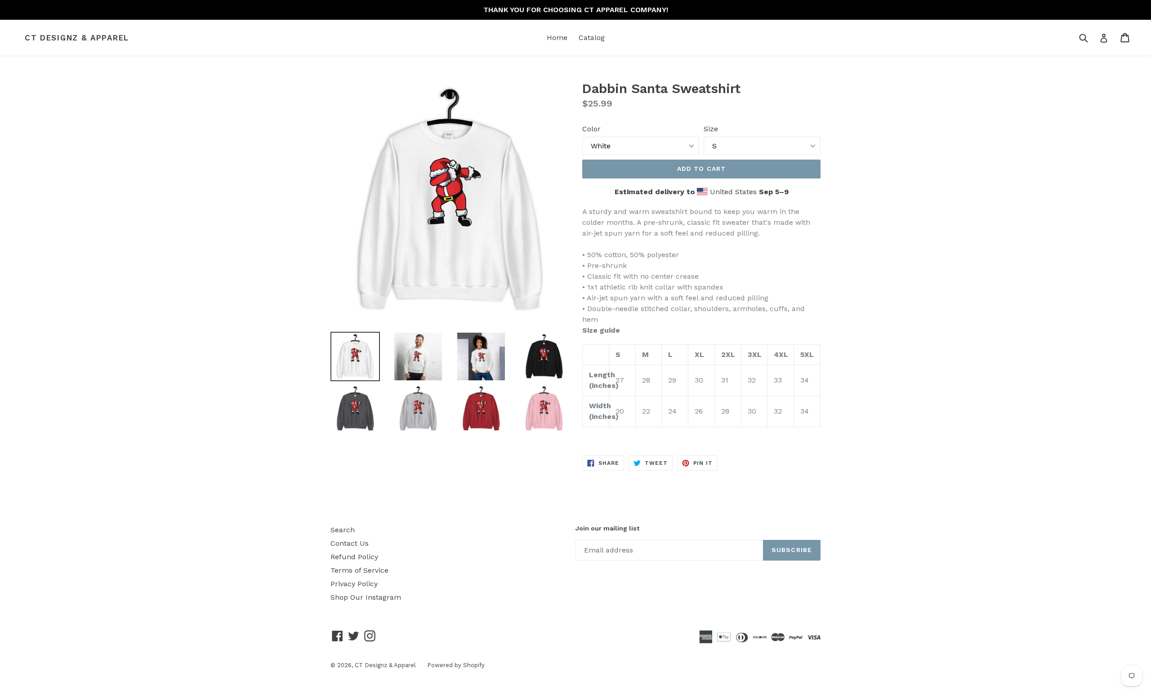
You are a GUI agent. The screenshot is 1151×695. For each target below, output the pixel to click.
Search (342, 530)
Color (591, 129)
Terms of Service (359, 570)
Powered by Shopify (456, 665)
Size (711, 129)
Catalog (592, 37)
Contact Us (349, 543)
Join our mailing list (607, 528)
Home (557, 37)
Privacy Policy (354, 583)
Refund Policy (354, 556)
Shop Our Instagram (365, 597)
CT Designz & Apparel (77, 37)
